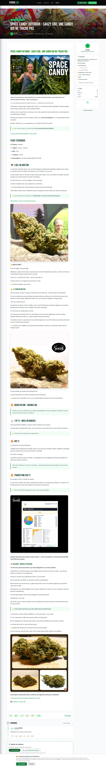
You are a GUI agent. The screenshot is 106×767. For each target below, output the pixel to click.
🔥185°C (79, 77)
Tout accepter (21, 764)
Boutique (39, 2)
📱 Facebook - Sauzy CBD (18, 701)
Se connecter (15, 750)
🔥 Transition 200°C (82, 79)
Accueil (9, 7)
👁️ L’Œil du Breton (81, 65)
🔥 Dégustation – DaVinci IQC (84, 72)
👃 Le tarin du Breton (83, 70)
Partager (68, 715)
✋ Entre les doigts (83, 67)
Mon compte (83, 2)
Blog (52, 2)
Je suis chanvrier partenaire (31, 750)
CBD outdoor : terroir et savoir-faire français (23, 201)
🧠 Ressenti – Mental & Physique (85, 82)
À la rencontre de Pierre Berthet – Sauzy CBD (23, 133)
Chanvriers (46, 2)
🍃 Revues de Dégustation (23, 7)
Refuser (31, 764)
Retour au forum (88, 110)
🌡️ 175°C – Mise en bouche (83, 74)
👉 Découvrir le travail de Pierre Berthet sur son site (25, 698)
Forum (57, 2)
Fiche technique (81, 63)
